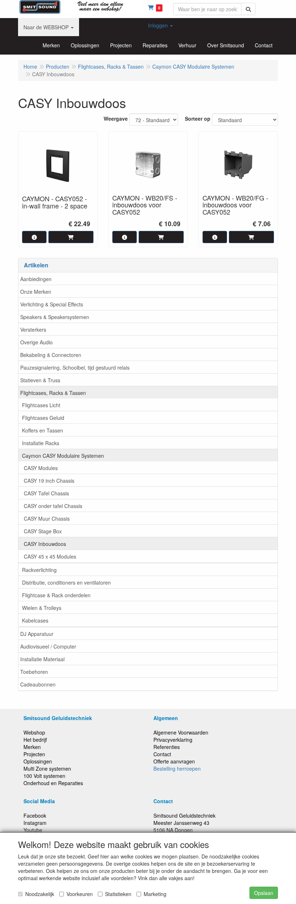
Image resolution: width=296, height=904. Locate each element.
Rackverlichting (39, 569)
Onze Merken (35, 291)
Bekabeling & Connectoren (50, 354)
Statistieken (118, 893)
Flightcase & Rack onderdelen (56, 595)
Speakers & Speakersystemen (54, 316)
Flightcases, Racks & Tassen (53, 392)
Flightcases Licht (41, 405)
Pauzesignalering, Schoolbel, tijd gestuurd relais (75, 367)
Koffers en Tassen (42, 430)
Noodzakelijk (39, 893)
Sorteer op (197, 118)
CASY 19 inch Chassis (49, 480)
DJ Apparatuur (36, 633)
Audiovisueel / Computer (48, 646)
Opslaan (263, 892)
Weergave (116, 118)
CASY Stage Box (43, 531)
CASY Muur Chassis (47, 518)
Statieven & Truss (40, 380)
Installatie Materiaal (42, 659)
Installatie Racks (40, 443)
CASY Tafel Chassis (46, 493)
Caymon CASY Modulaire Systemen (63, 455)
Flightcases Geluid (43, 417)
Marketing (155, 893)
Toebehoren (34, 671)
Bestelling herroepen (177, 768)
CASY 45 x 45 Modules (50, 556)
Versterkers (33, 329)
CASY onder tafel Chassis (53, 505)
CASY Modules (41, 468)
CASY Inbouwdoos (45, 543)
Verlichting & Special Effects (51, 304)
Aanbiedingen (36, 279)
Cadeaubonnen (38, 684)
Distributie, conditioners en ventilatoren (66, 582)
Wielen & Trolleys (41, 607)
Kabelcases (35, 620)
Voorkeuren (79, 893)
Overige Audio (36, 342)
